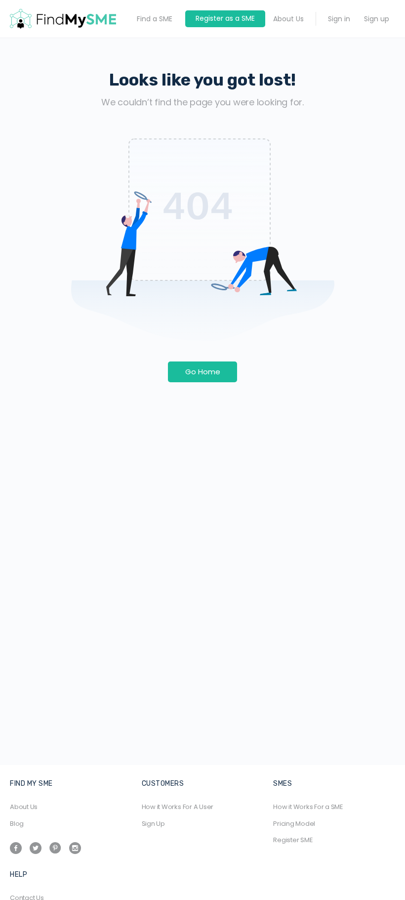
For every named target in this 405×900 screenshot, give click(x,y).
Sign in (339, 19)
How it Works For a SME (308, 806)
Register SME (293, 840)
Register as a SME (225, 18)
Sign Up (153, 823)
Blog (17, 823)
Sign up (376, 19)
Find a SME (154, 19)
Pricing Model (294, 823)
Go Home (202, 371)
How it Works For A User (177, 806)
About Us (288, 19)
